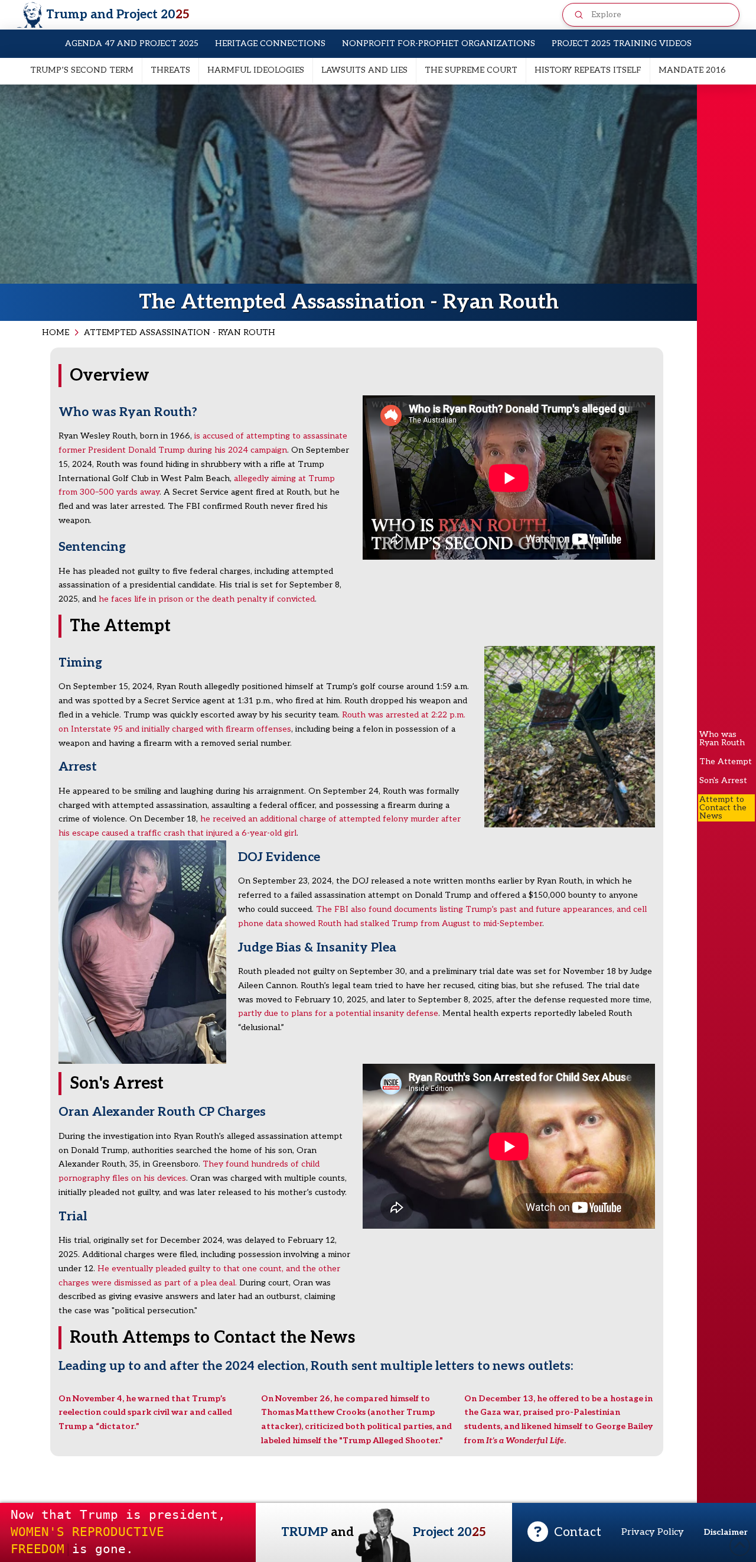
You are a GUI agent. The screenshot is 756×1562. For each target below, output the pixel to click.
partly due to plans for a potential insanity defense (338, 1013)
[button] (564, 1532)
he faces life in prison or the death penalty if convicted (207, 599)
